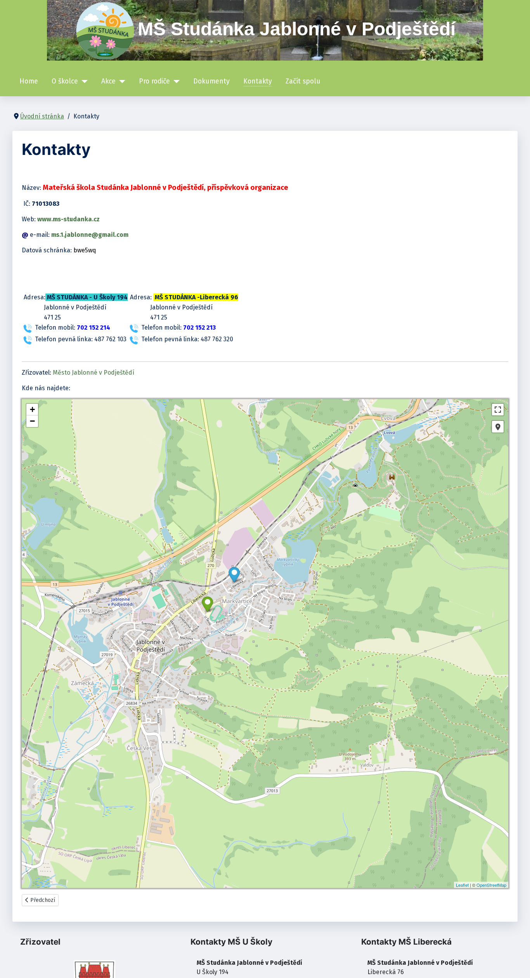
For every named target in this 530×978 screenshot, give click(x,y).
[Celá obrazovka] (498, 409)
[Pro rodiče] (175, 81)
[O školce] (83, 81)
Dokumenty (211, 81)
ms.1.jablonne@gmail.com (89, 234)
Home (28, 81)
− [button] (32, 421)
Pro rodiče (154, 81)
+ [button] (32, 409)
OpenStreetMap (491, 885)
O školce (65, 81)
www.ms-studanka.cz (68, 219)
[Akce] (120, 81)
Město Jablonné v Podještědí (93, 372)
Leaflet (462, 885)
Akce (108, 81)
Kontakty (257, 81)
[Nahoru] (516, 963)
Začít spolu (303, 81)
